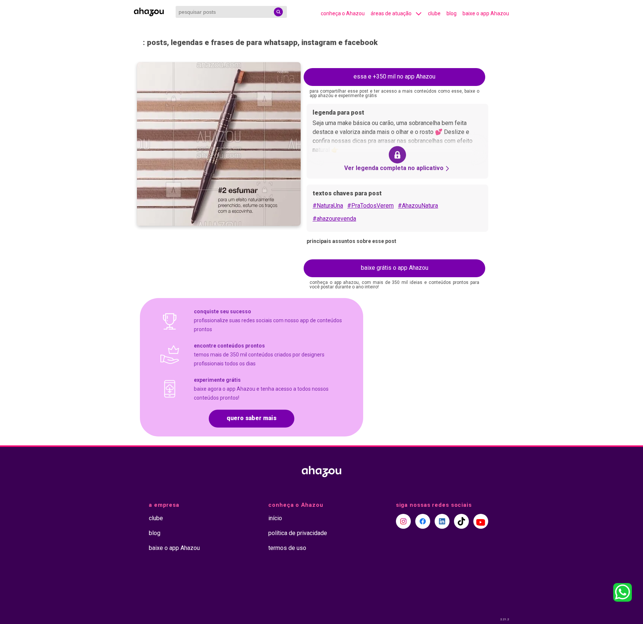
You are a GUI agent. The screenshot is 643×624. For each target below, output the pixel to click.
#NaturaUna (328, 205)
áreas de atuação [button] (391, 13)
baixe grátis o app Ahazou (394, 267)
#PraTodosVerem (370, 205)
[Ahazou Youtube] (480, 521)
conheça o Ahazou (343, 13)
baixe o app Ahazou (486, 13)
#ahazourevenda (334, 218)
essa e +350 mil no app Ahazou (394, 76)
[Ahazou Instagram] (403, 521)
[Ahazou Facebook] (422, 521)
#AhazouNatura (418, 205)
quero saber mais (251, 418)
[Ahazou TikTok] (461, 521)
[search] (278, 11)
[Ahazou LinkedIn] (442, 521)
